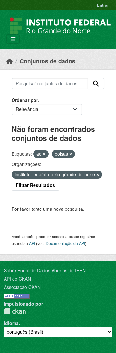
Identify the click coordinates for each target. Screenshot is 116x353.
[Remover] (44, 154)
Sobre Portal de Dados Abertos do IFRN (45, 270)
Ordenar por (25, 100)
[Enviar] (96, 83)
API (32, 243)
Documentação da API (65, 243)
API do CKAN (17, 278)
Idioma (11, 323)
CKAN (15, 311)
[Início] (9, 61)
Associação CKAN (22, 287)
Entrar (103, 5)
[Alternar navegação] (13, 39)
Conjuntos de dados (47, 61)
